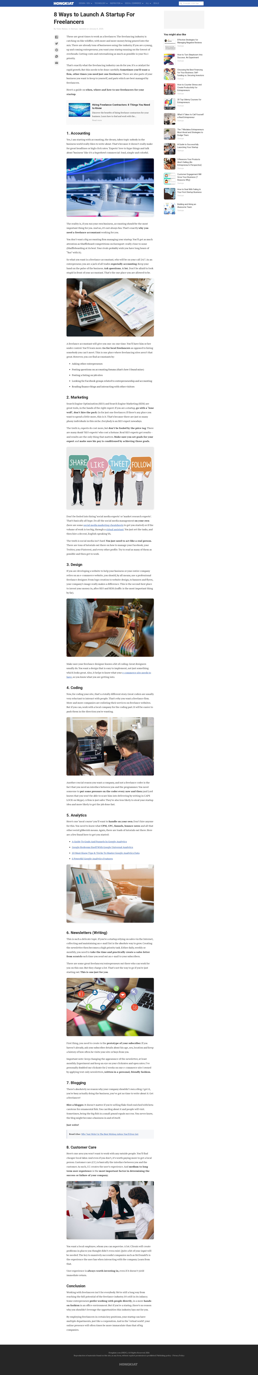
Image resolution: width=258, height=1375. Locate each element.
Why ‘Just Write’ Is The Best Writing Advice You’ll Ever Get (109, 1134)
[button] (56, 37)
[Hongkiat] (64, 3)
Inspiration (115, 3)
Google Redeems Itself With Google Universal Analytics (102, 847)
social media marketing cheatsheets (103, 525)
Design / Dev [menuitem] (84, 3)
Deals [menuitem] (156, 3)
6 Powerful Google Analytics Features (92, 858)
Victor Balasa (62, 29)
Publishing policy (164, 1355)
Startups (74, 29)
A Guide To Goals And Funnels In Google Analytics (99, 841)
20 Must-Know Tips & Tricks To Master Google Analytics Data (105, 853)
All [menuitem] (147, 3)
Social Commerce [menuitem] (133, 3)
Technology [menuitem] (100, 3)
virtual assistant (115, 529)
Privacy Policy (178, 1355)
